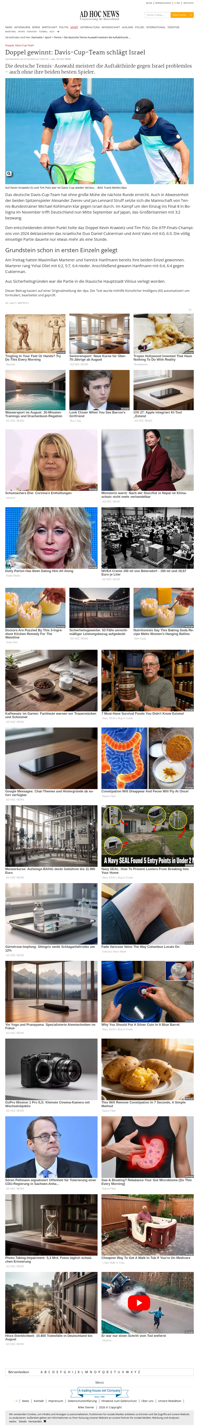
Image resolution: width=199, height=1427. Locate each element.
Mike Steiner (86, 1407)
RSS (178, 3)
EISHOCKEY (32, 31)
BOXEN (21, 31)
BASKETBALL (10, 31)
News (25, 1401)
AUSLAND (127, 27)
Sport (48, 37)
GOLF (52, 31)
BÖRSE (36, 27)
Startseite (36, 37)
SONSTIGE (173, 27)
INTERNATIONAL (156, 27)
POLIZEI (139, 27)
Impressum (55, 1401)
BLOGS (149, 3)
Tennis (57, 37)
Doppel (9, 45)
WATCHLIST (188, 3)
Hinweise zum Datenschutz (119, 1401)
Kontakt (39, 1401)
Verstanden (35, 1421)
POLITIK (63, 27)
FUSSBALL (43, 31)
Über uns (147, 1401)
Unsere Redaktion (169, 1401)
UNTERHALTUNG (90, 27)
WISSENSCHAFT (111, 27)
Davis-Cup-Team (24, 45)
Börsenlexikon (18, 1372)
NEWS (8, 27)
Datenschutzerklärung (82, 1401)
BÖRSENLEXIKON (163, 3)
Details (23, 1421)
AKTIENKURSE (22, 27)
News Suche (179, 15)
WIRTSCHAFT (49, 27)
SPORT (74, 27)
